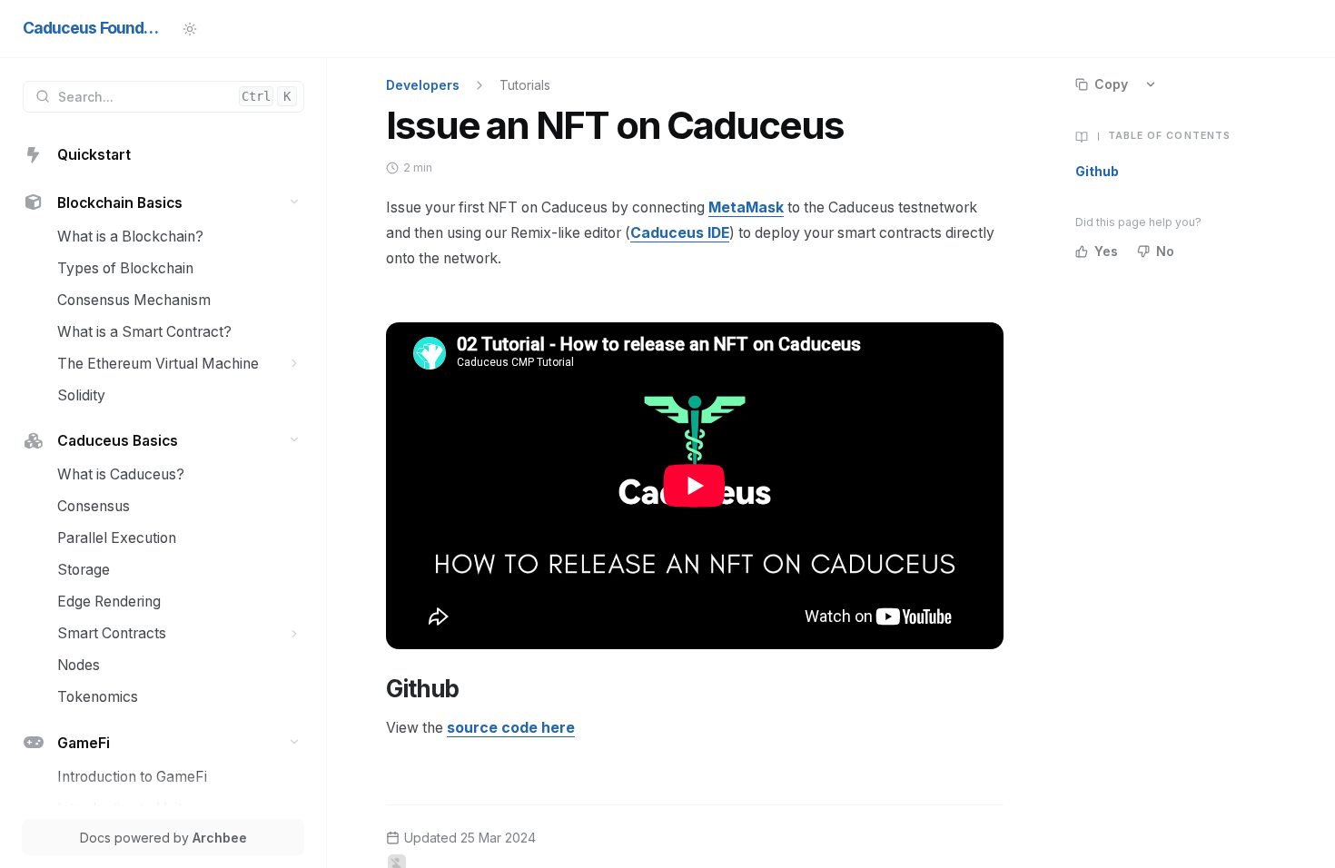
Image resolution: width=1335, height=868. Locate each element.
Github (1097, 171)
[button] (294, 201)
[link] (163, 155)
